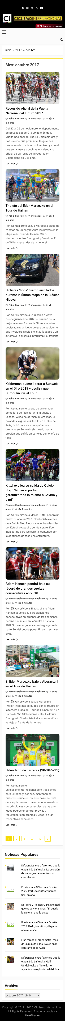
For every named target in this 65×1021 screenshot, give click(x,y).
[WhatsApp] (37, 8)
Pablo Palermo (16, 118)
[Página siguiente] (48, 839)
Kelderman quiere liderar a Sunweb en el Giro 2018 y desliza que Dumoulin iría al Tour (32, 388)
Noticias (13, 100)
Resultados (14, 197)
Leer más (10, 163)
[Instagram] (27, 8)
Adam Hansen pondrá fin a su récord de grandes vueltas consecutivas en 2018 (28, 588)
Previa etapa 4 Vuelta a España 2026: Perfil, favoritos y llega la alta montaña (39, 926)
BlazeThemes (32, 1015)
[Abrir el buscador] (61, 39)
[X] (32, 8)
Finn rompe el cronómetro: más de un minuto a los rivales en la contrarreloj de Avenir (39, 943)
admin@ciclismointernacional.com (26, 505)
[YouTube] (41, 8)
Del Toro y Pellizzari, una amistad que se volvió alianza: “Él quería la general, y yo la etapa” (40, 908)
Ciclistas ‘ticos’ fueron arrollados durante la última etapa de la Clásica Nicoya (32, 295)
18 (39, 838)
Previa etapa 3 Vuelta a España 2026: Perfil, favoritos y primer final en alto (39, 891)
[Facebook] (23, 8)
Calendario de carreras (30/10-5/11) (32, 770)
